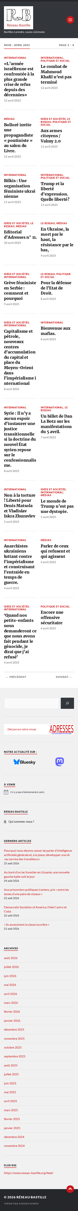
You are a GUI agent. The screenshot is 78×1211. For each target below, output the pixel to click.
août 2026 (10, 958)
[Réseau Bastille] (39, 17)
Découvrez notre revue (22, 729)
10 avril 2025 (12, 242)
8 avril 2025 (48, 298)
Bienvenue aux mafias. (55, 331)
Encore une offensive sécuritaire (52, 617)
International (15, 57)
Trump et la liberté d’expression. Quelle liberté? (55, 191)
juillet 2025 (11, 1074)
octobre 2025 (13, 1047)
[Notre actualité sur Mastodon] (59, 762)
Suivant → (64, 676)
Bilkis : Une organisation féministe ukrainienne (19, 188)
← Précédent (16, 676)
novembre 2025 (14, 1038)
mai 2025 (10, 1092)
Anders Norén (29, 1203)
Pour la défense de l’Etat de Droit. (56, 288)
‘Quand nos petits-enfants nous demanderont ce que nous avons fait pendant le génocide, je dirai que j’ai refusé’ (20, 636)
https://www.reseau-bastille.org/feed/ (28, 1173)
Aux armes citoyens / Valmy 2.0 (51, 136)
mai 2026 (10, 984)
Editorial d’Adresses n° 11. (20, 234)
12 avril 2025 (12, 100)
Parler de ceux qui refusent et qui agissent (55, 551)
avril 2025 (10, 1101)
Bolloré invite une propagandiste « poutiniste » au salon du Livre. (18, 137)
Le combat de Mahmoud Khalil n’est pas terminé (56, 74)
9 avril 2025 (48, 255)
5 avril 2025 (11, 521)
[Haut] (70, 1189)
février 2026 (12, 1011)
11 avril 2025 (49, 146)
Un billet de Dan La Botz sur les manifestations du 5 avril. (56, 424)
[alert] (39, 792)
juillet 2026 (11, 966)
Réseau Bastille (31, 1197)
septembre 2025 (14, 1056)
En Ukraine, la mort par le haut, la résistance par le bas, (57, 240)
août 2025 (10, 1065)
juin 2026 (10, 976)
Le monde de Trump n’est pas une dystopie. (57, 506)
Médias (9, 118)
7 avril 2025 (48, 437)
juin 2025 (10, 1083)
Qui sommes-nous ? (21, 821)
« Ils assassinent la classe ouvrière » (26, 924)
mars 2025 (11, 1110)
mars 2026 (11, 1002)
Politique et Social (55, 60)
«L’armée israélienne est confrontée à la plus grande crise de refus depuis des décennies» (19, 79)
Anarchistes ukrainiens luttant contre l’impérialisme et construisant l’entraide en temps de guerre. (19, 564)
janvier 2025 (12, 1128)
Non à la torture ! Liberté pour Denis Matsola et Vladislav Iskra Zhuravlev (20, 506)
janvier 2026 (12, 1020)
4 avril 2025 (11, 588)
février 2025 (12, 1119)
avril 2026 (10, 993)
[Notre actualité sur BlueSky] (24, 762)
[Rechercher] (67, 703)
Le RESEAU (48, 223)
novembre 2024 (14, 1145)
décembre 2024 (14, 1137)
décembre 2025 (14, 1029)
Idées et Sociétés (53, 118)
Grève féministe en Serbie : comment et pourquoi (20, 290)
